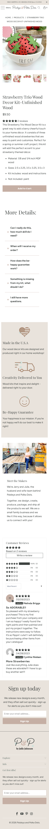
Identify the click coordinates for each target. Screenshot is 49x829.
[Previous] (4, 48)
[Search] (39, 7)
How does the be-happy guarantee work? (20, 264)
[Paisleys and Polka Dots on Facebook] (17, 814)
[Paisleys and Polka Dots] (24, 7)
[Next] (44, 48)
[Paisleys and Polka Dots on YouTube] (22, 814)
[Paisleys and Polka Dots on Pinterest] (27, 814)
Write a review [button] (24, 555)
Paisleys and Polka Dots (28, 822)
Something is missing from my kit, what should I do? (22, 283)
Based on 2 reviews (16, 551)
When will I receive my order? (23, 248)
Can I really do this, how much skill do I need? (20, 231)
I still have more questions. (19, 299)
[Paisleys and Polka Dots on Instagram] (32, 814)
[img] (23, 596)
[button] (10, 120)
